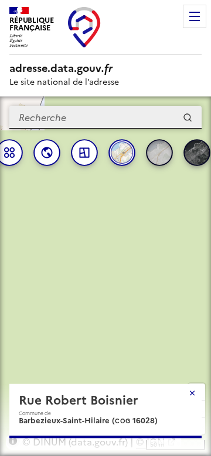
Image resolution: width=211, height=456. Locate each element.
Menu (194, 16)
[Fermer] (192, 393)
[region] (105, 276)
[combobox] (105, 117)
